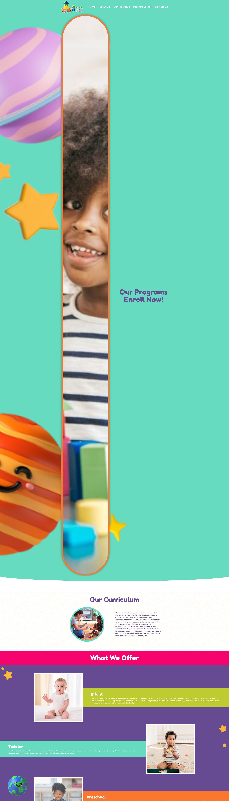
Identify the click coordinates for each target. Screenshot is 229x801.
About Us (104, 6)
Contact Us (161, 6)
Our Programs (121, 6)
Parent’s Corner (142, 6)
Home (91, 6)
